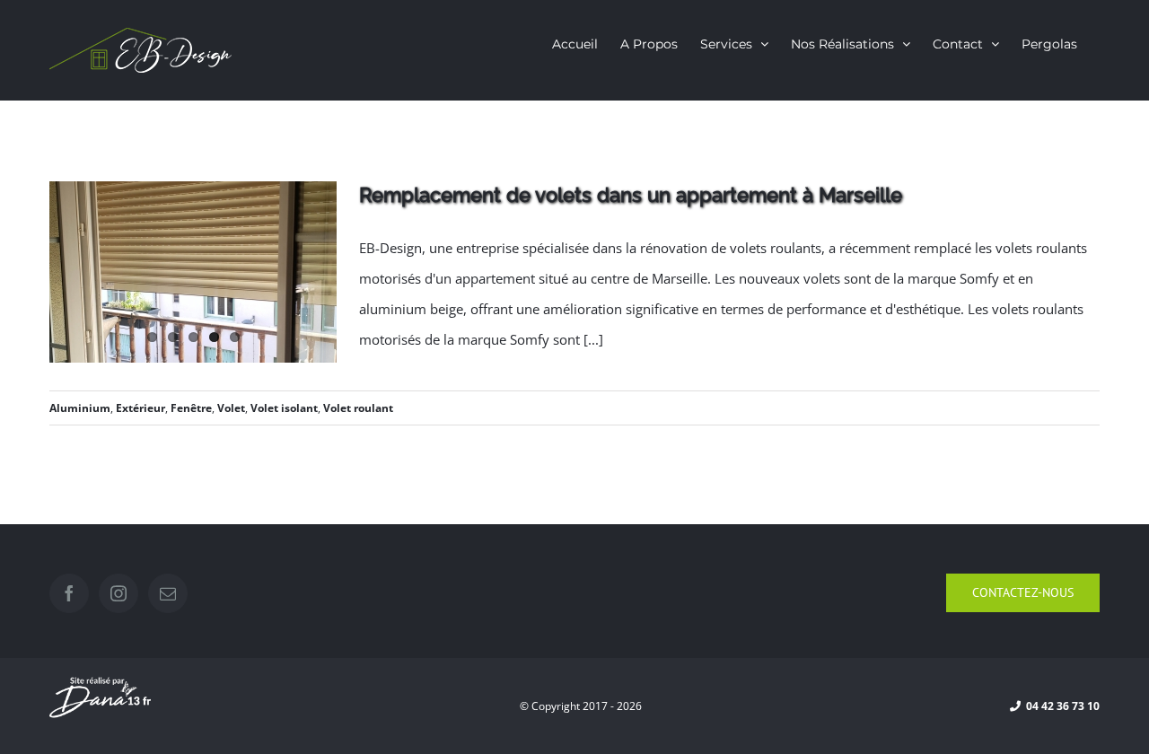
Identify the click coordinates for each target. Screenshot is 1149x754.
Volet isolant (284, 408)
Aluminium (79, 408)
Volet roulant (358, 408)
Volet (231, 408)
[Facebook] (69, 593)
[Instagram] (118, 593)
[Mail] (168, 593)
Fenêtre (191, 408)
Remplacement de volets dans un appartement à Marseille (630, 194)
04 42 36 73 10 (1060, 706)
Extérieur (140, 408)
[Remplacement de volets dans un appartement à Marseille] (193, 272)
